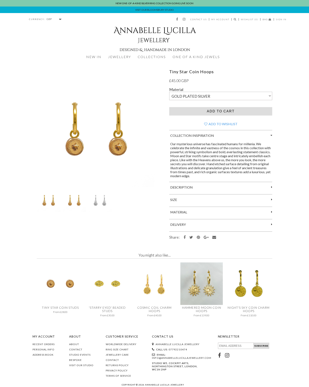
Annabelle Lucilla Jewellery (177, 344)
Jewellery (119, 57)
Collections (152, 57)
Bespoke (75, 360)
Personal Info (43, 349)
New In (93, 57)
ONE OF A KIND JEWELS (196, 57)
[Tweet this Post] (191, 237)
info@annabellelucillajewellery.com (181, 357)
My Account (220, 19)
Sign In (281, 19)
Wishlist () (249, 19)
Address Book (43, 354)
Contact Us (198, 19)
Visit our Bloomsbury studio (154, 9)
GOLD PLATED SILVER (191, 96)
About (74, 344)
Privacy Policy (117, 370)
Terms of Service (118, 375)
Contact (75, 349)
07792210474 (178, 349)
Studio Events (80, 354)
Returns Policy (117, 365)
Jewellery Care (117, 354)
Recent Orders (44, 344)
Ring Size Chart (117, 349)
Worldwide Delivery (121, 344)
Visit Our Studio (81, 365)
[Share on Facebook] (185, 237)
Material (176, 89)
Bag (266, 19)
